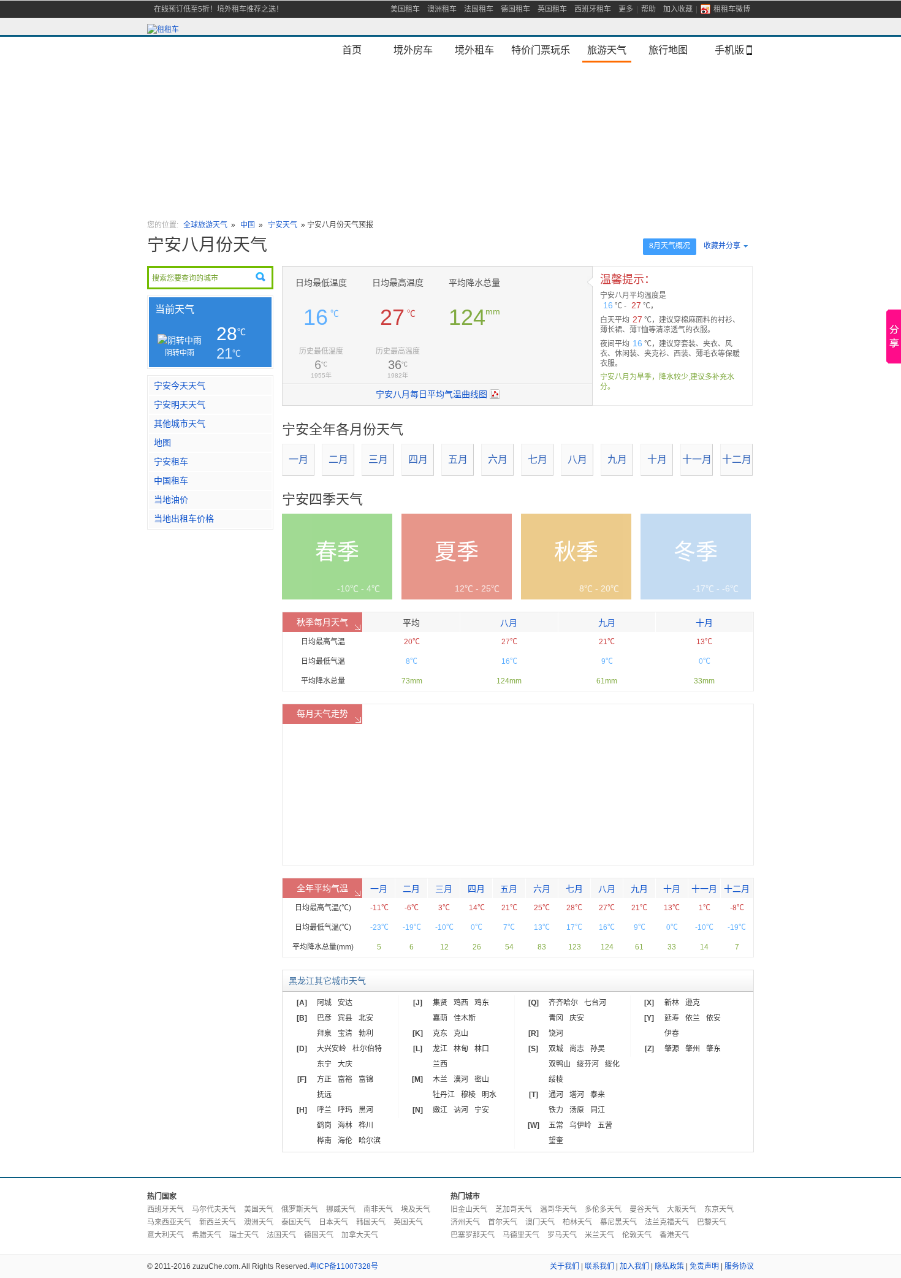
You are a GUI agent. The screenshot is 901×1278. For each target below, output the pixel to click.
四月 (418, 459)
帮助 (648, 9)
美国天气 (258, 1209)
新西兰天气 (217, 1222)
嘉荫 (440, 1018)
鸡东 (481, 1002)
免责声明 (704, 1266)
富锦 (366, 1079)
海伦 (345, 1140)
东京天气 (719, 1209)
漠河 (461, 1079)
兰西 (440, 1064)
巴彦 (324, 1018)
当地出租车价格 (184, 518)
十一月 (697, 459)
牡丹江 (444, 1094)
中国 (247, 225)
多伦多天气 (603, 1209)
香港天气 (674, 1235)
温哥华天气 (558, 1209)
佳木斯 (465, 1018)
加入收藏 (678, 9)
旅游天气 (606, 49)
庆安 (576, 1018)
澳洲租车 (442, 9)
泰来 (597, 1094)
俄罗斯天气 (299, 1209)
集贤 (440, 1002)
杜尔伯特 (367, 1048)
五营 (605, 1125)
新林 (671, 1002)
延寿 (671, 1018)
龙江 (440, 1048)
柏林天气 (577, 1222)
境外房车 (413, 49)
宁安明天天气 (179, 404)
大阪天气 (681, 1209)
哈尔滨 (370, 1140)
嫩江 (440, 1110)
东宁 (324, 1064)
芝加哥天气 (513, 1209)
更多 (625, 9)
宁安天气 (282, 225)
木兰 (440, 1079)
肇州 (692, 1048)
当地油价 (171, 499)
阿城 (324, 1002)
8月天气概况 (669, 246)
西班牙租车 (592, 9)
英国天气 (408, 1222)
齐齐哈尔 (563, 1002)
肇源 (671, 1048)
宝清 (345, 1033)
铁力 (556, 1110)
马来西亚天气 (169, 1222)
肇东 (713, 1048)
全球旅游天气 (205, 225)
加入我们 (634, 1266)
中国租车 (171, 480)
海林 (345, 1125)
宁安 (481, 1110)
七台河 (595, 1002)
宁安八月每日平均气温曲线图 (431, 394)
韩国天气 (371, 1222)
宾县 (345, 1018)
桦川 (366, 1125)
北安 (366, 1018)
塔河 (576, 1094)
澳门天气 (540, 1222)
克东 (440, 1033)
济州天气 (465, 1222)
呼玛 (345, 1110)
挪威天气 (340, 1209)
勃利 (366, 1033)
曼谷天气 (644, 1209)
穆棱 (468, 1094)
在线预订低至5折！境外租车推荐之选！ (218, 9)
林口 (481, 1048)
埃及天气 (415, 1209)
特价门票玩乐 (540, 49)
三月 (378, 459)
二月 (338, 459)
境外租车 (474, 49)
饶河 (556, 1033)
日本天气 (333, 1222)
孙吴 (597, 1048)
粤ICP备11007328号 (344, 1266)
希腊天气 (206, 1235)
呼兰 (324, 1110)
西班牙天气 (165, 1209)
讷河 (461, 1110)
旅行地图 (668, 49)
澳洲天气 (258, 1222)
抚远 (324, 1094)
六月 (498, 459)
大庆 (345, 1064)
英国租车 (552, 9)
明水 (489, 1094)
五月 (458, 459)
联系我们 (599, 1266)
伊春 (671, 1033)
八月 (577, 459)
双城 (556, 1048)
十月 (657, 459)
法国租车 (478, 9)
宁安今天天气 (179, 385)
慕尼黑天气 (618, 1222)
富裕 (345, 1079)
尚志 (576, 1048)
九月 (617, 459)
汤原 (576, 1110)
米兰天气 (599, 1235)
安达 (345, 1002)
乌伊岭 (580, 1125)
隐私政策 (669, 1266)
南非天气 (378, 1209)
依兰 (692, 1018)
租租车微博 (731, 9)
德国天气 (318, 1235)
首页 (352, 49)
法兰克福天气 (667, 1222)
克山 (461, 1033)
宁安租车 (171, 461)
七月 (537, 459)
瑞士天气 (244, 1235)
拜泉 (324, 1033)
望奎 (556, 1140)
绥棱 (556, 1079)
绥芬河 (588, 1064)
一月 (298, 459)
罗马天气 (562, 1235)
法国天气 (281, 1235)
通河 (556, 1094)
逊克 (692, 1002)
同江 (597, 1110)
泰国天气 (296, 1222)
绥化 (612, 1064)
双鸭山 (560, 1064)
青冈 (556, 1018)
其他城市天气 (179, 423)
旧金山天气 (468, 1209)
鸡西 (461, 1002)
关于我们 (564, 1266)
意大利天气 (165, 1235)
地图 (162, 442)
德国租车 (515, 9)
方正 (324, 1079)
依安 (713, 1018)
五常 (556, 1125)
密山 (481, 1079)
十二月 (736, 459)
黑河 (366, 1110)
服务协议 (739, 1266)
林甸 (461, 1048)
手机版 (729, 49)
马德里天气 (521, 1235)
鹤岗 (324, 1125)
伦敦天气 (637, 1235)
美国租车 (405, 9)
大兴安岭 (331, 1048)
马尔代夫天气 (214, 1209)
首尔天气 (502, 1222)
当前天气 (174, 309)
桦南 (324, 1140)
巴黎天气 (711, 1222)
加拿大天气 (359, 1235)
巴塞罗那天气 (472, 1235)
